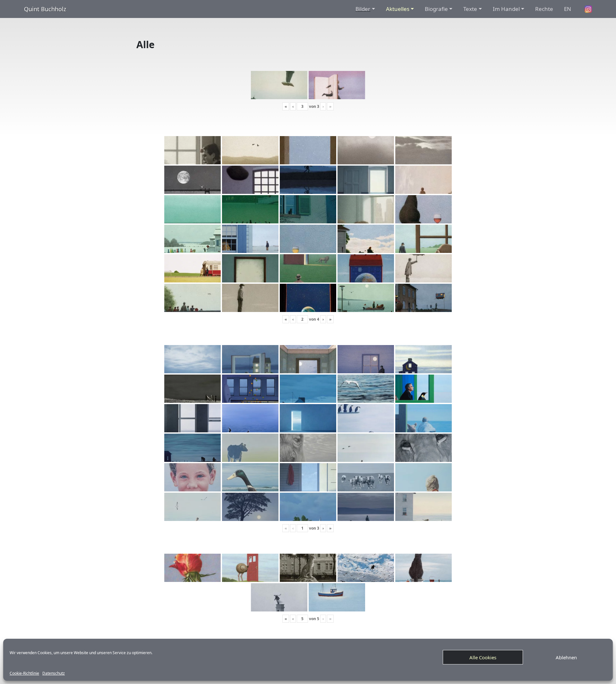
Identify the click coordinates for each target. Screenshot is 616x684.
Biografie (436, 9)
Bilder (362, 9)
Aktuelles (397, 9)
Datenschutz (53, 673)
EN (567, 9)
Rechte (544, 9)
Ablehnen (566, 657)
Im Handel (506, 9)
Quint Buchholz (45, 9)
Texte (470, 9)
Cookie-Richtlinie (24, 673)
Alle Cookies (482, 657)
